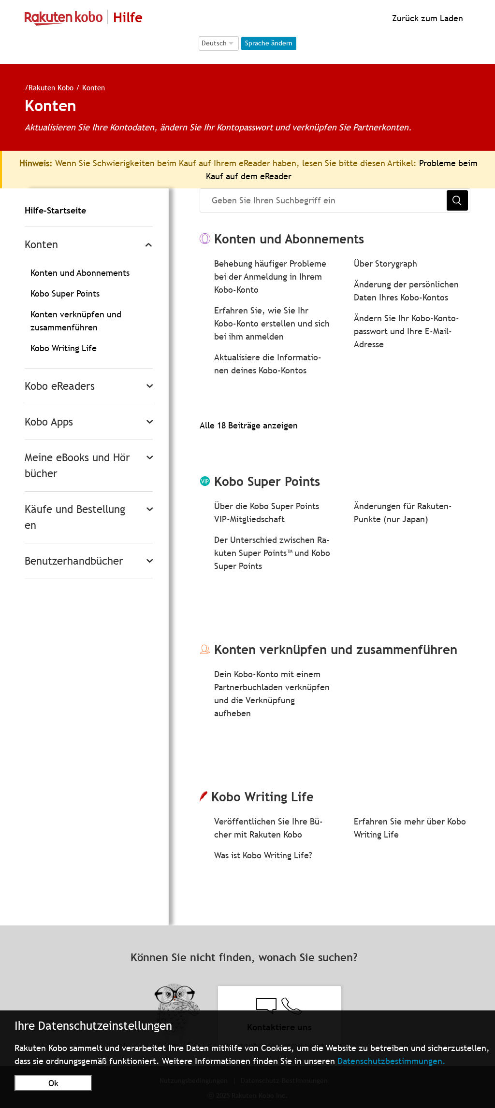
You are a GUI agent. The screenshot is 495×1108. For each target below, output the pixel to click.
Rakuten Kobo (51, 87)
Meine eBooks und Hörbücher (77, 465)
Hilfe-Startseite (55, 210)
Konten (41, 244)
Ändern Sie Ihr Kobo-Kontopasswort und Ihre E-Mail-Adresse (406, 331)
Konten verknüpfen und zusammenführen (335, 649)
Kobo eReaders (60, 386)
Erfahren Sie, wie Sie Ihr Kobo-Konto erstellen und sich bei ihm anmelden (272, 323)
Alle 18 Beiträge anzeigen (249, 425)
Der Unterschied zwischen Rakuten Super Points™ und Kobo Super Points (272, 552)
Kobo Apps (49, 421)
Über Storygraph (385, 263)
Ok (53, 1083)
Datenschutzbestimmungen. (391, 1060)
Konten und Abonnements (80, 272)
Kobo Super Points (65, 293)
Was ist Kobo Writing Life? (263, 855)
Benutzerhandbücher (74, 561)
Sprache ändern (268, 43)
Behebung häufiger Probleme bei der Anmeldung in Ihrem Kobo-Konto (270, 276)
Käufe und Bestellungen (75, 517)
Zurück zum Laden (426, 18)
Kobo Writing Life (63, 348)
